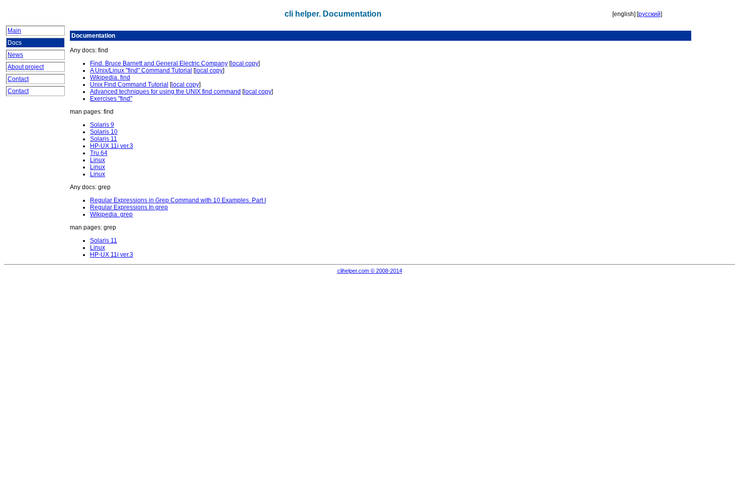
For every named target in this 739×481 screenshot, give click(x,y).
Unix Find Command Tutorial (129, 84)
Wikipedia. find (110, 77)
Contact (18, 79)
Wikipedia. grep (111, 214)
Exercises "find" (111, 98)
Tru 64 (99, 152)
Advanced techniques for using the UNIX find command (165, 91)
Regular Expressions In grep (129, 207)
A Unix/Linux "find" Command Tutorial (141, 70)
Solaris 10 (104, 131)
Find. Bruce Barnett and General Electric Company (159, 63)
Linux (97, 160)
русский (649, 14)
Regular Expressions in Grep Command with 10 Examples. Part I (178, 200)
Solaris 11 (103, 138)
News (15, 54)
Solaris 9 (102, 124)
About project (26, 66)
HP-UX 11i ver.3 (111, 145)
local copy (244, 63)
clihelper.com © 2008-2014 (369, 271)
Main (14, 30)
